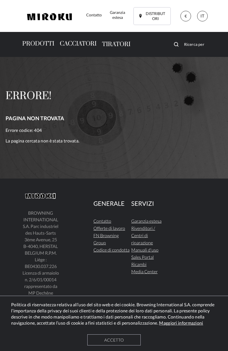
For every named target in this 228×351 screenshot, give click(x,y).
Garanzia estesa (146, 221)
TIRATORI (116, 44)
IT (202, 15)
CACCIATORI (78, 43)
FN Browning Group (106, 239)
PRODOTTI (38, 43)
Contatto (102, 221)
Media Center (144, 271)
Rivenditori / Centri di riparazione (143, 235)
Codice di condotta (111, 249)
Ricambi (139, 264)
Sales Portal (142, 257)
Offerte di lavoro (109, 228)
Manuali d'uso (144, 249)
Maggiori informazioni (181, 322)
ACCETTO (114, 339)
